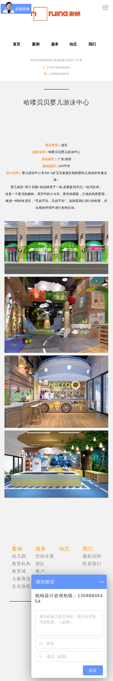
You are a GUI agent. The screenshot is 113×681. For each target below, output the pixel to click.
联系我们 (92, 563)
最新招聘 (92, 556)
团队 (40, 563)
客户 (40, 571)
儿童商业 (21, 578)
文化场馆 (21, 586)
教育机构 (21, 563)
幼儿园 (19, 556)
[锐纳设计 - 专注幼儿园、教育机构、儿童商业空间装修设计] (56, 17)
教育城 (19, 571)
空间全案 (44, 556)
